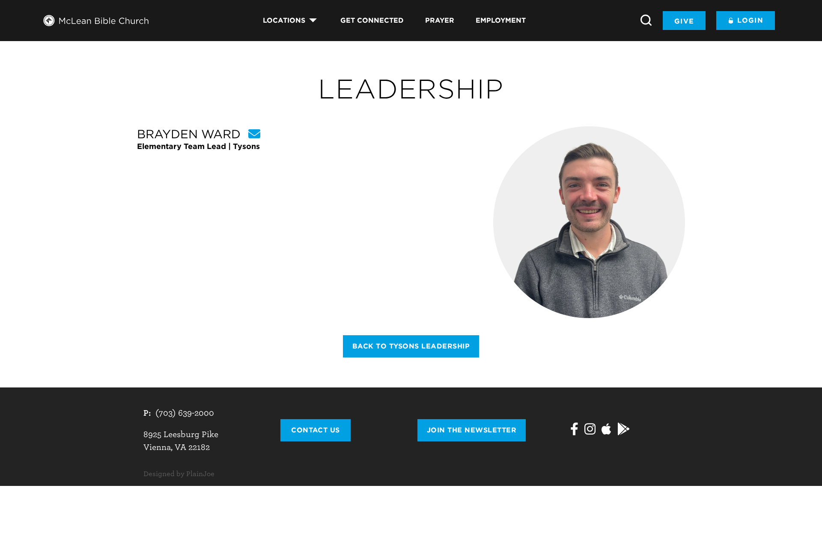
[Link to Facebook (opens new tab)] (574, 430)
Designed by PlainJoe (178, 474)
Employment (501, 20)
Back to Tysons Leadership (411, 346)
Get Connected (372, 20)
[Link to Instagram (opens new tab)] (590, 430)
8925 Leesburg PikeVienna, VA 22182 (180, 441)
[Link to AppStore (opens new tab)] (606, 430)
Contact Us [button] (315, 430)
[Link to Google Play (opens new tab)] (623, 430)
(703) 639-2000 (184, 412)
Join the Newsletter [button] (471, 430)
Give (684, 21)
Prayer (439, 20)
